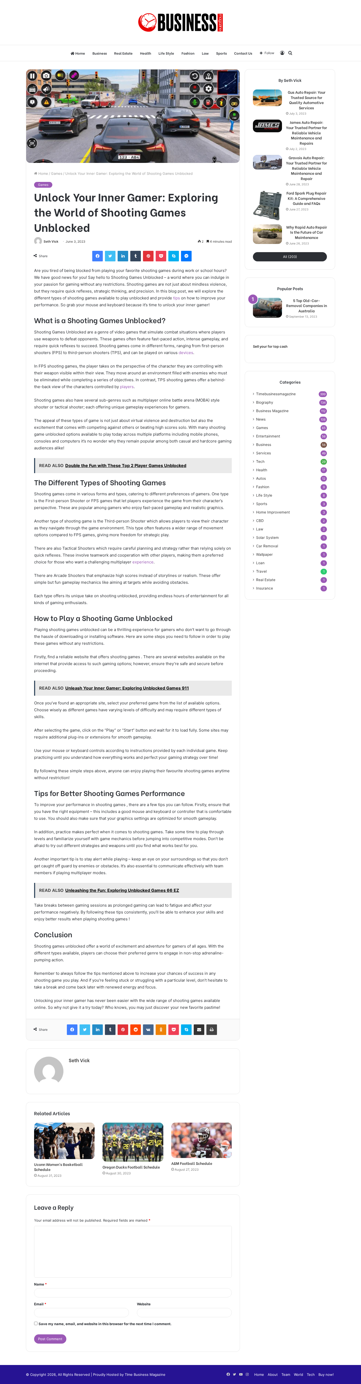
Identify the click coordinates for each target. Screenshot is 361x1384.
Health (145, 52)
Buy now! (326, 1374)
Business (99, 52)
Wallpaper (264, 554)
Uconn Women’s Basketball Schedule (58, 1166)
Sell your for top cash (270, 346)
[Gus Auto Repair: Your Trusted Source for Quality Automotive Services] (267, 98)
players (127, 386)
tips (176, 297)
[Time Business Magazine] (180, 22)
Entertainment (268, 436)
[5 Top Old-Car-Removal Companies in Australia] (267, 308)
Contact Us (243, 52)
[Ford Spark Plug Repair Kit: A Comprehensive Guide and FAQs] (267, 205)
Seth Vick (51, 241)
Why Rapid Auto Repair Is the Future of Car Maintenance (306, 232)
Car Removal (267, 546)
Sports (221, 52)
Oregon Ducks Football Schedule (131, 1167)
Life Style (166, 52)
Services (263, 453)
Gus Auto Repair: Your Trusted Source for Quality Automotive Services (306, 100)
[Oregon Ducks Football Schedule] (133, 1142)
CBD (260, 521)
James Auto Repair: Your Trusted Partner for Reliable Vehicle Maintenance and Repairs (306, 132)
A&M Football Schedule (191, 1163)
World (298, 1374)
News (261, 419)
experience (143, 561)
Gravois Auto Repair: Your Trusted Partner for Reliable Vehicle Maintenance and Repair (306, 168)
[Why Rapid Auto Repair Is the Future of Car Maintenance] (267, 234)
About (273, 1374)
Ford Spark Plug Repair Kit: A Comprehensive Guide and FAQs (306, 198)
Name (40, 1284)
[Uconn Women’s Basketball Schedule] (64, 1141)
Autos (261, 478)
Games (56, 173)
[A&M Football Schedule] (201, 1140)
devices (186, 352)
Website (144, 1304)
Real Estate (123, 52)
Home (80, 52)
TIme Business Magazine (145, 1374)
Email (40, 1304)
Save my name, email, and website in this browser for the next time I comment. (105, 1324)
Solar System (267, 537)
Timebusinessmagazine (276, 394)
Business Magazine (272, 411)
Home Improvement (273, 512)
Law (205, 52)
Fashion (188, 52)
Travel (261, 571)
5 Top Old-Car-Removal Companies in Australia (306, 305)
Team (285, 1374)
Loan (260, 563)
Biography (264, 402)
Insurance (264, 588)
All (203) (290, 257)
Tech (260, 461)
